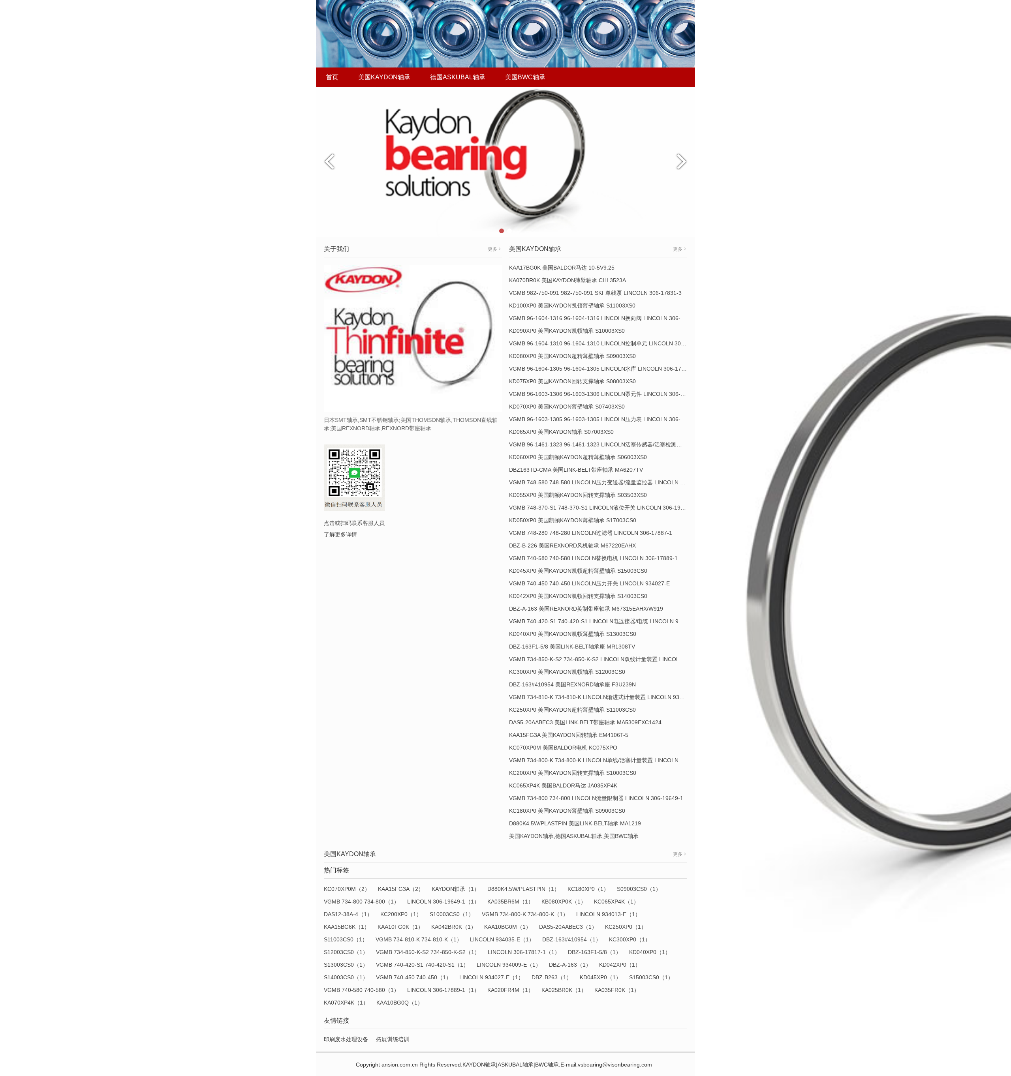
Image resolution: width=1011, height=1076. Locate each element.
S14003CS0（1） (346, 977)
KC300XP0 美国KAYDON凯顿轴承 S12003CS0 (567, 672)
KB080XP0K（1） (563, 901)
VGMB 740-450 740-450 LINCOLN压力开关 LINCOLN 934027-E (589, 583)
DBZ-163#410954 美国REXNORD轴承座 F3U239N (572, 684)
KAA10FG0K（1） (400, 927)
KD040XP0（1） (650, 952)
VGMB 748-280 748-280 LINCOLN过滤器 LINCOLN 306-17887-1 (590, 533)
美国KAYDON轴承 (384, 77)
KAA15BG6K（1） (347, 927)
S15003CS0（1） (651, 977)
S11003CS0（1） (346, 939)
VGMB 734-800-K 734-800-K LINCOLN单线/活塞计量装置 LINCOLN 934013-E (607, 760)
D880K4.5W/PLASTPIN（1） (523, 889)
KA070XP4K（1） (346, 1002)
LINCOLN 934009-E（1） (509, 965)
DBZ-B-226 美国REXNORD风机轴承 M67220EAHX (572, 545)
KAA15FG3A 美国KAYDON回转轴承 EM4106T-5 (568, 735)
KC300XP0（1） (629, 939)
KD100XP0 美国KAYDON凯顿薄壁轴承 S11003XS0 (572, 305)
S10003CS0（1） (452, 914)
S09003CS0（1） (639, 889)
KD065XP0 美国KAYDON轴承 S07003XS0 (561, 432)
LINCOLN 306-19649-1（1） (443, 901)
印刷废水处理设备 (346, 1039)
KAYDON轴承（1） (455, 889)
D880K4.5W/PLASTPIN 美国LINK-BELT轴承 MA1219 (575, 823)
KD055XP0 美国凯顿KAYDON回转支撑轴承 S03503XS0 (578, 495)
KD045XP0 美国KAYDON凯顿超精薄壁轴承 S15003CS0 (578, 571)
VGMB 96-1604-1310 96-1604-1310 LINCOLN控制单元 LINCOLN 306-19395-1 (608, 343)
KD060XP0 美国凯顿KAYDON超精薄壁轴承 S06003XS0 (578, 457)
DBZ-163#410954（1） (571, 939)
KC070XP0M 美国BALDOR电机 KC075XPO (563, 747)
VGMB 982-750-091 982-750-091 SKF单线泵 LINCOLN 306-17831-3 (595, 293)
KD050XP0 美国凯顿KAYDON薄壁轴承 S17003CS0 (572, 520)
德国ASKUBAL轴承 (457, 77)
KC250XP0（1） (625, 927)
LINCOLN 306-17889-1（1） (443, 990)
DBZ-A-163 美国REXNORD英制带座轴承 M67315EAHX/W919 (586, 608)
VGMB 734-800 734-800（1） (361, 901)
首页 (332, 77)
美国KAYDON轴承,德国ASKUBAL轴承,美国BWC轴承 (574, 836)
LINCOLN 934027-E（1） (491, 977)
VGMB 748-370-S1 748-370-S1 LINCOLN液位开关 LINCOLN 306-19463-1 (602, 507)
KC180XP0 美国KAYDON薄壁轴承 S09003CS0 (567, 811)
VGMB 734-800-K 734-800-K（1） (525, 914)
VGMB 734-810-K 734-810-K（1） (419, 939)
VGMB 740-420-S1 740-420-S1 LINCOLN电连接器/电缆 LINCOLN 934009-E (604, 621)
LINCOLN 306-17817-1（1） (524, 952)
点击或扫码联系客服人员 (354, 523)
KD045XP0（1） (600, 977)
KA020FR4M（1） (510, 990)
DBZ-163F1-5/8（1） (594, 952)
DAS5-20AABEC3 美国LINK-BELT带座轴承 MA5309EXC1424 (585, 722)
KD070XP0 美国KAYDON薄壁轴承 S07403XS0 (567, 406)
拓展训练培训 (392, 1039)
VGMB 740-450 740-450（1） (413, 977)
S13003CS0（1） (346, 965)
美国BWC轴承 (525, 77)
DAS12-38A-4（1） (348, 914)
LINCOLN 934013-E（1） (608, 914)
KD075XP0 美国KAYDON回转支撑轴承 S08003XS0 (572, 381)
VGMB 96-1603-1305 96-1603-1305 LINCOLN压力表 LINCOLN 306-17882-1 (605, 419)
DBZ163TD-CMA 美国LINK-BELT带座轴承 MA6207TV (576, 470)
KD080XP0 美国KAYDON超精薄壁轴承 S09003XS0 (572, 356)
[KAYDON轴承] (505, 162)
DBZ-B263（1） (552, 977)
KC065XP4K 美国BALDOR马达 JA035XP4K (563, 785)
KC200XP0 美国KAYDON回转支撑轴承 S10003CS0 (572, 773)
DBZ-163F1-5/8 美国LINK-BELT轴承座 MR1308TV (572, 646)
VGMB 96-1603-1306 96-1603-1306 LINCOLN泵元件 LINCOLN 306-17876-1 (605, 394)
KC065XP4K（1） (616, 901)
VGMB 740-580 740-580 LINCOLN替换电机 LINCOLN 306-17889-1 (593, 558)
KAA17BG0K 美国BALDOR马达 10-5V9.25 (561, 267)
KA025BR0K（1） (563, 990)
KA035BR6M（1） (510, 901)
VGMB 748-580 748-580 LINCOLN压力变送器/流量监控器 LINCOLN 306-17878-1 (610, 482)
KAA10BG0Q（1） (399, 1002)
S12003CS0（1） (346, 952)
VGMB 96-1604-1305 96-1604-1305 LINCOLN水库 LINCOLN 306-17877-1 (602, 369)
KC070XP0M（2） (347, 889)
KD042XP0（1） (620, 965)
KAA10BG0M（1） (507, 927)
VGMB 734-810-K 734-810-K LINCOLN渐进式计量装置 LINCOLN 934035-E (603, 697)
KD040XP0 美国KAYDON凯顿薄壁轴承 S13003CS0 (572, 634)
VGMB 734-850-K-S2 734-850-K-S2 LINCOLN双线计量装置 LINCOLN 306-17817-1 (613, 659)
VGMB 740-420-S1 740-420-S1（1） (422, 965)
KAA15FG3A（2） (401, 889)
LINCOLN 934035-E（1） (502, 939)
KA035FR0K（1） (616, 990)
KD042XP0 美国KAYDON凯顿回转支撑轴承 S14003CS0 (578, 596)
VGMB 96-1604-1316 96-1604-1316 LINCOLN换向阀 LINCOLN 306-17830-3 (605, 318)
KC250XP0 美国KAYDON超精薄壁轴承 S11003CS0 (572, 710)
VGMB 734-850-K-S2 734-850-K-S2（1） (428, 952)
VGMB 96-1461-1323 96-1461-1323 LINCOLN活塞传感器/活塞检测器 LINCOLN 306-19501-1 (625, 444)
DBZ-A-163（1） (570, 965)
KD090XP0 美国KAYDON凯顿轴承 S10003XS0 (567, 331)
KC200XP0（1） (401, 914)
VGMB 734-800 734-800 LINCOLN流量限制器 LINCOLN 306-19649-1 (596, 798)
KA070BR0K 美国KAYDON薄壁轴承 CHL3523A (567, 280)
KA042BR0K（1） (453, 927)
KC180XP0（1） (588, 889)
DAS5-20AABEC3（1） (568, 927)
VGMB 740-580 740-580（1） (361, 990)
